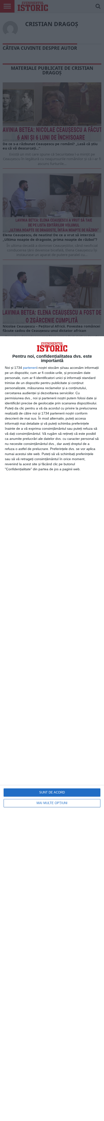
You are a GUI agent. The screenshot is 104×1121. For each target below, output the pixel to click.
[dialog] (52, 728)
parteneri (30, 367)
